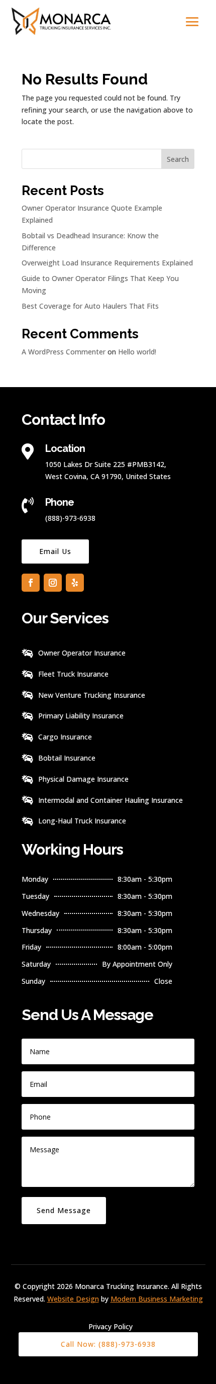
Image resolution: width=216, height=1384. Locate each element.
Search (178, 159)
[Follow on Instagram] (53, 583)
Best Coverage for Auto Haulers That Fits (90, 306)
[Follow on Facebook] (31, 583)
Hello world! (137, 351)
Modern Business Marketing (157, 1299)
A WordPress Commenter (63, 351)
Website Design (73, 1299)
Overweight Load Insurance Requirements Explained (107, 262)
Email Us (55, 551)
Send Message (64, 1210)
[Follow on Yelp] (75, 583)
